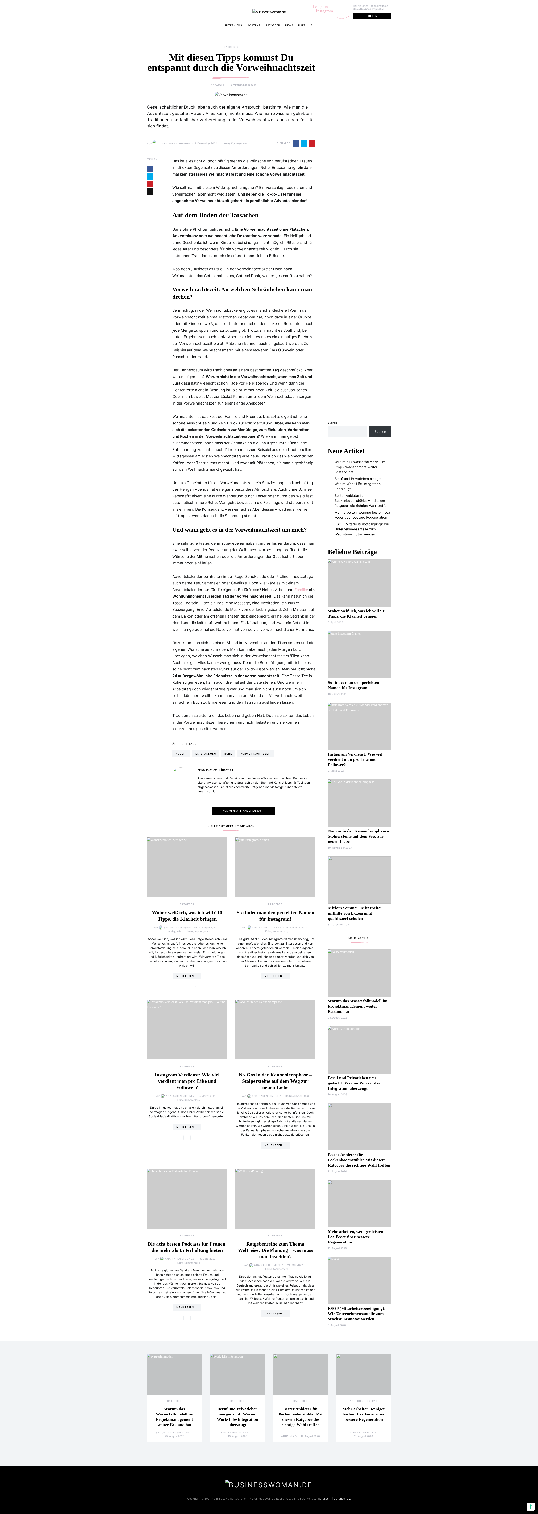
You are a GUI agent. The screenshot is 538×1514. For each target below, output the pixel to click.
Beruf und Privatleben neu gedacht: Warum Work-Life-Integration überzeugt (362, 484)
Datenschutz (342, 1498)
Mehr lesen (185, 976)
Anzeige (356, 1401)
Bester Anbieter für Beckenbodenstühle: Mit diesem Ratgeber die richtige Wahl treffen (361, 500)
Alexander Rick (361, 1432)
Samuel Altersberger (180, 927)
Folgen (372, 15)
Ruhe (228, 753)
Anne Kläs (289, 1436)
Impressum (324, 1498)
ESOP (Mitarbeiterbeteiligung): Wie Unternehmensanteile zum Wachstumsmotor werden (362, 529)
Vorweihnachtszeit (255, 753)
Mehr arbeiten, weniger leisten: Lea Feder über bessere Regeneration (362, 514)
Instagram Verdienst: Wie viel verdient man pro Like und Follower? (187, 1081)
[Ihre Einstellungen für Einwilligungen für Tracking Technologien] (531, 1507)
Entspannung (205, 753)
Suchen (332, 422)
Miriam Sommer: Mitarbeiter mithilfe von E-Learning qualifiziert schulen (355, 913)
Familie (300, 589)
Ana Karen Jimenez (176, 143)
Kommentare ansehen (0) (242, 810)
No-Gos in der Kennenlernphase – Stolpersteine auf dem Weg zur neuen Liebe (275, 1081)
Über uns (305, 25)
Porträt (253, 25)
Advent (181, 753)
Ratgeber (273, 25)
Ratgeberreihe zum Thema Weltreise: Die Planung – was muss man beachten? (275, 1250)
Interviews (233, 25)
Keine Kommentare (235, 143)
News (289, 25)
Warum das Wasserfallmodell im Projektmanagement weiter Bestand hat (360, 467)
